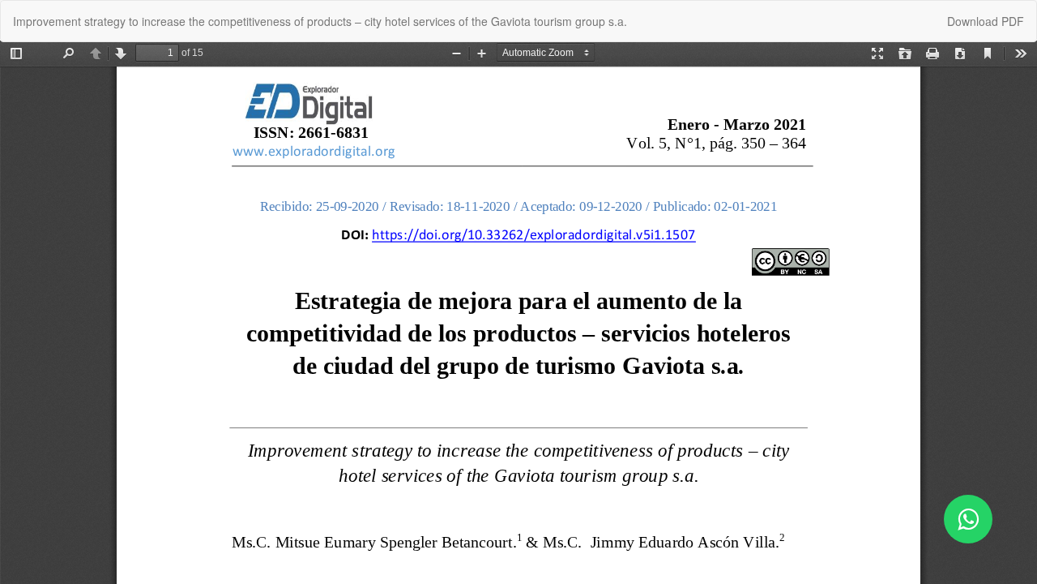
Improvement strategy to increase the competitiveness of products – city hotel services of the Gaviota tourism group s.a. (320, 21)
